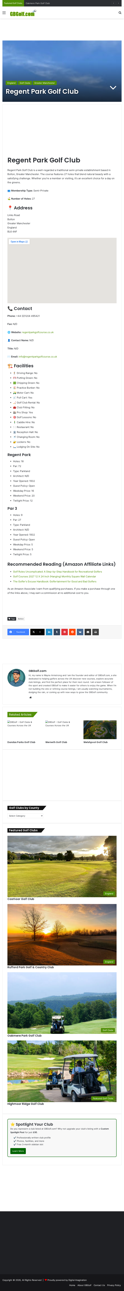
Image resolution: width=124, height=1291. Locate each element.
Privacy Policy (114, 1285)
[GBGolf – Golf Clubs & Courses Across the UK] (25, 12)
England (11, 83)
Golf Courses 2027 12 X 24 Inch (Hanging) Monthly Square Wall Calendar (54, 576)
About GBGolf (84, 1285)
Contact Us (99, 1285)
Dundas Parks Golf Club (21, 742)
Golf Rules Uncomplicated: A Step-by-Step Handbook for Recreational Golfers (57, 571)
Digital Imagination (77, 1280)
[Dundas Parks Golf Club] (24, 729)
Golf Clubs (25, 83)
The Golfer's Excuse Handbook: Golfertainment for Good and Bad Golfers (54, 581)
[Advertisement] (62, 29)
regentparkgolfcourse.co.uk (38, 332)
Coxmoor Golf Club (20, 899)
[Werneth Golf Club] (61, 729)
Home (72, 1285)
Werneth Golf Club (56, 742)
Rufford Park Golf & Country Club (42, 3)
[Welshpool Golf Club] (100, 729)
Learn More (18, 1151)
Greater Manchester (44, 83)
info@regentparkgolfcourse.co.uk (38, 356)
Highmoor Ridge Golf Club (25, 1104)
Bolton (21, 619)
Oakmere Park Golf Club (24, 1036)
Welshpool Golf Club (95, 742)
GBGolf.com (37, 671)
